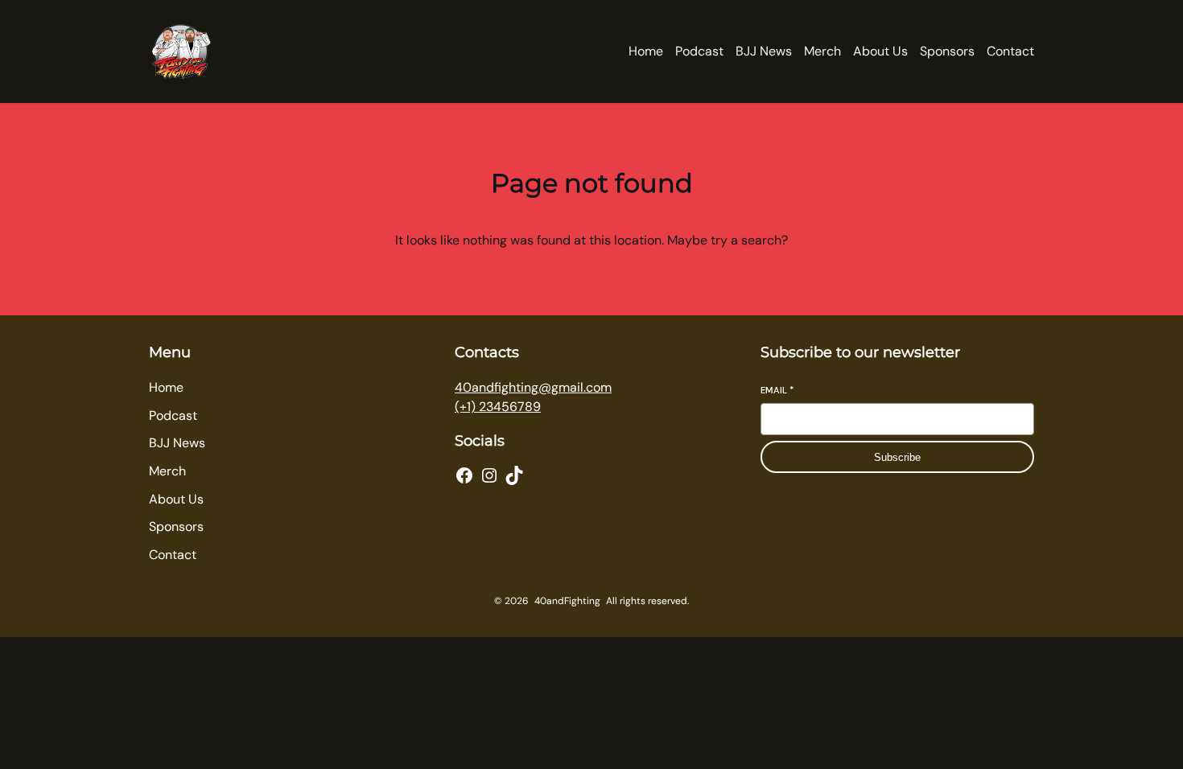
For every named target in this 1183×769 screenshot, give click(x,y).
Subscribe (897, 457)
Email (776, 390)
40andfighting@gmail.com (533, 387)
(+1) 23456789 (498, 406)
